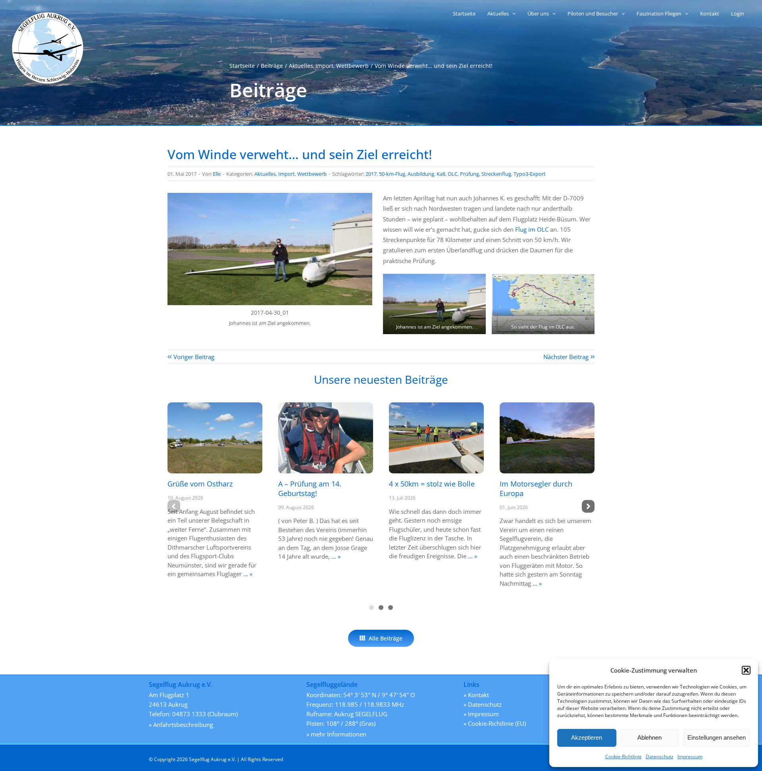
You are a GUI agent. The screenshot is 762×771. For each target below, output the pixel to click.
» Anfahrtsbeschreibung (181, 725)
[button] (746, 670)
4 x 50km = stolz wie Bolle (432, 483)
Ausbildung (421, 173)
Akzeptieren (586, 737)
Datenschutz (659, 756)
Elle (217, 173)
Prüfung (469, 173)
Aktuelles (265, 173)
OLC (453, 173)
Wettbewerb (312, 173)
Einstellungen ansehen (716, 737)
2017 (371, 173)
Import (286, 173)
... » (247, 574)
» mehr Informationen (336, 734)
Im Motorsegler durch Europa (536, 488)
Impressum (689, 756)
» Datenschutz (483, 704)
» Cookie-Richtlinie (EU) (495, 723)
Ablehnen (649, 737)
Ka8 (441, 173)
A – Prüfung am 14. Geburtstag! (309, 488)
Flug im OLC (531, 229)
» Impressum (481, 714)
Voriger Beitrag (193, 357)
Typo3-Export (530, 173)
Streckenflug (496, 173)
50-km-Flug (392, 173)
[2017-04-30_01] (270, 196)
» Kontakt (476, 695)
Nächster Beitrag (566, 357)
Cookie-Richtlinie (623, 756)
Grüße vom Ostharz (200, 483)
